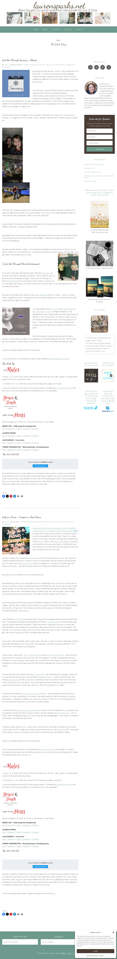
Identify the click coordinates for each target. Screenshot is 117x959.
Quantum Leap (47, 273)
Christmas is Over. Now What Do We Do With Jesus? (99, 177)
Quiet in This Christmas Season (94, 165)
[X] (108, 67)
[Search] (34, 941)
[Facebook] (90, 67)
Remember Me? (89, 168)
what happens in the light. (60, 359)
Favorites (56, 29)
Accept (95, 951)
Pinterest (35, 429)
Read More (88, 108)
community (30, 522)
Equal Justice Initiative (61, 541)
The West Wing (14, 281)
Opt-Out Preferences (92, 955)
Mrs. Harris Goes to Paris (55, 655)
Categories (58, 936)
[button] (113, 932)
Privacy (69, 953)
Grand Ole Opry (27, 563)
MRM (63, 953)
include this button (63, 388)
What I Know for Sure (46, 749)
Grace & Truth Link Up (46, 65)
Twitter (18, 429)
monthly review (59, 65)
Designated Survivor (44, 677)
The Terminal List (63, 713)
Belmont (37, 558)
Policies (101, 955)
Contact (80, 29)
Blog (4, 429)
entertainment (34, 65)
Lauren (6, 65)
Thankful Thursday (90, 181)
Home (36, 29)
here (53, 893)
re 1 (8, 377)
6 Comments (6, 67)
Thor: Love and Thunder (33, 655)
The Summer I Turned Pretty (28, 710)
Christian (26, 65)
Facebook (11, 429)
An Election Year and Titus (92, 172)
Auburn (41, 541)
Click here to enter (40, 466)
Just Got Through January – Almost (19, 60)
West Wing (61, 729)
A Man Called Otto (41, 295)
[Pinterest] (102, 67)
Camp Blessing (23, 610)
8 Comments (6, 524)
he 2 (27, 702)
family (46, 522)
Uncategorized (69, 65)
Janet (69, 696)
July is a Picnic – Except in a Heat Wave (21, 517)
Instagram (26, 429)
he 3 (65, 710)
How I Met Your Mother (30, 693)
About (45, 29)
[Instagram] (96, 67)
